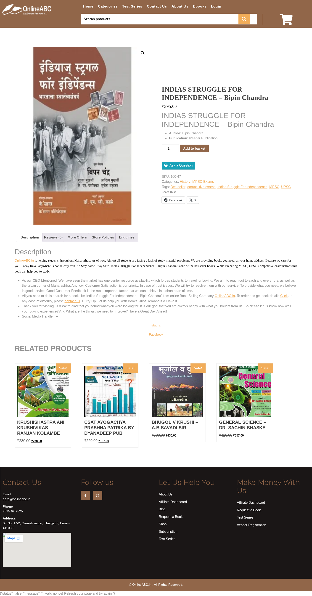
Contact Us (157, 6)
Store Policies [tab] (103, 237)
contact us (72, 301)
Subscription (168, 531)
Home (88, 6)
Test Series (132, 6)
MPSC (274, 187)
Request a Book (171, 517)
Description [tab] (30, 237)
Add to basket (194, 148)
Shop (163, 524)
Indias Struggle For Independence (242, 187)
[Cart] (286, 22)
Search (244, 19)
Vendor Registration (251, 525)
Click (284, 296)
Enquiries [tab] (126, 237)
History (185, 181)
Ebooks (199, 6)
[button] (143, 53)
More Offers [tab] (77, 237)
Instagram (156, 325)
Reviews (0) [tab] (53, 237)
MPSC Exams (203, 181)
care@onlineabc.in (16, 499)
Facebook (156, 334)
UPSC (286, 187)
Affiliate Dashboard (173, 502)
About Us (180, 6)
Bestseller (178, 187)
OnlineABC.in (24, 260)
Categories (108, 6)
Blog (162, 509)
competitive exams (201, 187)
